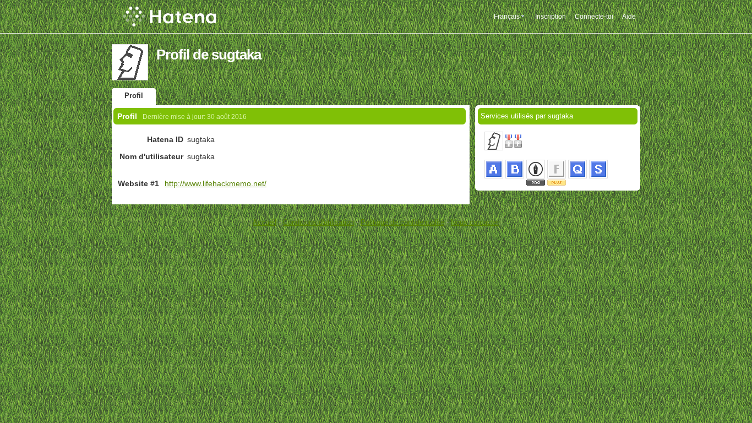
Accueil (264, 222)
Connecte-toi (594, 16)
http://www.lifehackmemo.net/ (215, 183)
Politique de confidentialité (402, 222)
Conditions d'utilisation (318, 222)
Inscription (550, 16)
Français (507, 16)
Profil (133, 95)
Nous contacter (475, 222)
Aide (629, 16)
